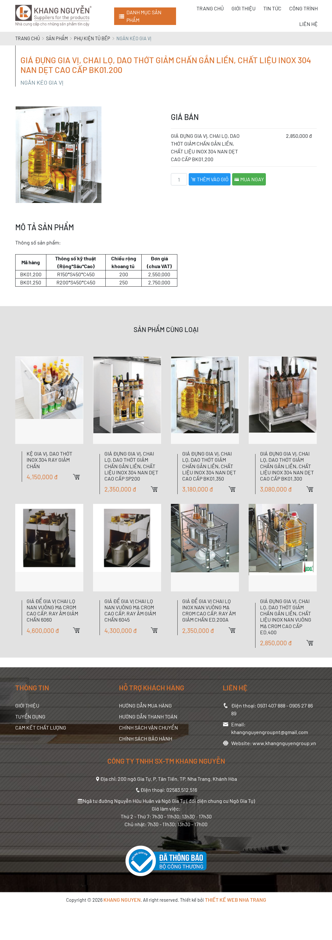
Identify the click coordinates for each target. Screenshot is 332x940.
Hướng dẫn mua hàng (145, 705)
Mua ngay (251, 179)
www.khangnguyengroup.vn (284, 743)
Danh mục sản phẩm (143, 16)
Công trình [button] (303, 8)
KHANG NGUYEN (122, 900)
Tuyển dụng (30, 716)
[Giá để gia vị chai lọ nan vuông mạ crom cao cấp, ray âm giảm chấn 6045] (127, 547)
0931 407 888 (271, 705)
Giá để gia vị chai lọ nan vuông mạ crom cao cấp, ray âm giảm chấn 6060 (52, 610)
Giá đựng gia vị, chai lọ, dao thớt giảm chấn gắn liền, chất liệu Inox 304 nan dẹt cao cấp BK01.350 (209, 466)
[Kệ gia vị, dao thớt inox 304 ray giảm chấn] (49, 400)
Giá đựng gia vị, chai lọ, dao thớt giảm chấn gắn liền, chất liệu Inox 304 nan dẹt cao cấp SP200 (131, 466)
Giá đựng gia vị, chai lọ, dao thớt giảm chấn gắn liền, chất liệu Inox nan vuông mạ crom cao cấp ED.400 (285, 616)
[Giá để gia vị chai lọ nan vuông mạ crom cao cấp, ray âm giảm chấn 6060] (49, 547)
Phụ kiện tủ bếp (92, 38)
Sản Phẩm (57, 38)
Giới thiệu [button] (243, 8)
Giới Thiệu (27, 705)
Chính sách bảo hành (145, 738)
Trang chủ (27, 38)
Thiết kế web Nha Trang (235, 900)
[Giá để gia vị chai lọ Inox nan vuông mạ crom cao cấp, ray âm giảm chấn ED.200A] (205, 547)
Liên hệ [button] (308, 24)
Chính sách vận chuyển (148, 727)
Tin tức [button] (272, 8)
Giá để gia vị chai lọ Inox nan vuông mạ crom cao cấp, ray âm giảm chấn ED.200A (209, 610)
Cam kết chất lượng (40, 727)
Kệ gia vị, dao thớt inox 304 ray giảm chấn (49, 459)
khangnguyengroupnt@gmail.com (269, 732)
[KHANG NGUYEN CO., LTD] (54, 16)
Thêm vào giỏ (212, 179)
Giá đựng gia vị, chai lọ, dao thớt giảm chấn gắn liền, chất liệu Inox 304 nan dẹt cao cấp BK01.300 (287, 466)
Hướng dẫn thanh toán (148, 716)
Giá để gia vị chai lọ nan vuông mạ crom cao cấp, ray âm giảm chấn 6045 (130, 610)
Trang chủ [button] (210, 8)
